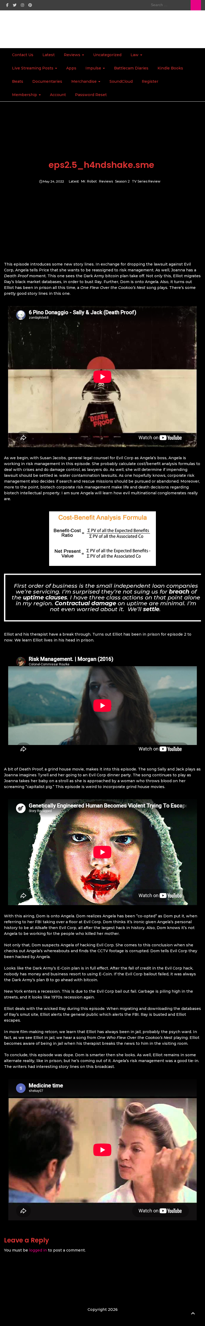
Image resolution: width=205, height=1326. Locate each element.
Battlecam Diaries (131, 68)
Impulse (93, 68)
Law (135, 54)
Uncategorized (107, 54)
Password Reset (91, 94)
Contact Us (22, 54)
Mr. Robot (89, 182)
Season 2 (122, 182)
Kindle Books (170, 68)
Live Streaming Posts (33, 68)
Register (150, 81)
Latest (48, 54)
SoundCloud (121, 81)
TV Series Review (146, 182)
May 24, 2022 (53, 182)
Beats (17, 81)
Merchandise (84, 81)
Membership (25, 94)
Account (58, 94)
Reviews (72, 54)
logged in (38, 1250)
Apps (71, 68)
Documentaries (47, 81)
